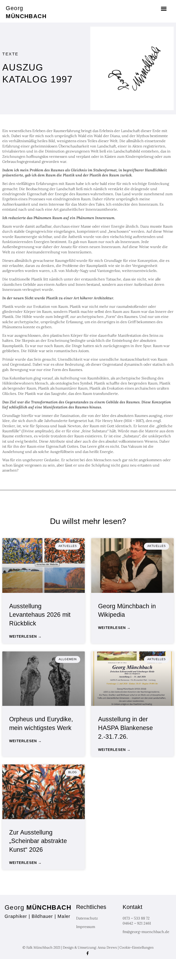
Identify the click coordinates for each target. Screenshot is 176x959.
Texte (10, 54)
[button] (163, 9)
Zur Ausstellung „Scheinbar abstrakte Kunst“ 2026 (38, 841)
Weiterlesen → (25, 636)
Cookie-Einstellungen (136, 947)
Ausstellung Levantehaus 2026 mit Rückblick (40, 615)
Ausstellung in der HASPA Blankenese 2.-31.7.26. (125, 728)
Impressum (85, 926)
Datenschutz (87, 918)
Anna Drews (107, 947)
